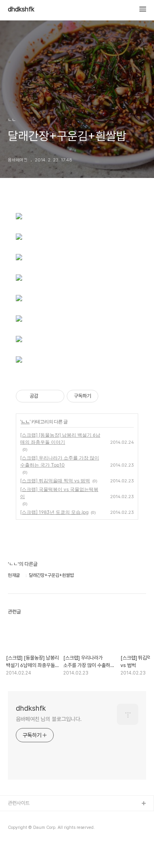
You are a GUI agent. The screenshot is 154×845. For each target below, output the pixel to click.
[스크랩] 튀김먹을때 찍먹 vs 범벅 (55, 481)
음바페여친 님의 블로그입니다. (48, 719)
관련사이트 (19, 803)
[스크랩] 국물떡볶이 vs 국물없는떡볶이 (59, 492)
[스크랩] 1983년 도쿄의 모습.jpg (54, 512)
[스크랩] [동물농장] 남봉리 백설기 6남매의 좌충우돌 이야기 (60, 438)
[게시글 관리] (55, 396)
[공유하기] (46, 396)
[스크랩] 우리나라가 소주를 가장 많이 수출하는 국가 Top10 (59, 461)
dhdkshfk (21, 9)
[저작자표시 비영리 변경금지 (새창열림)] (109, 396)
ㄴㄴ (25, 421)
